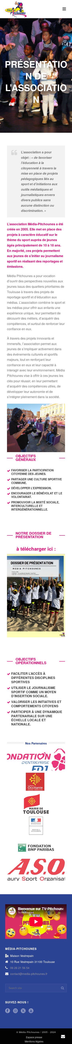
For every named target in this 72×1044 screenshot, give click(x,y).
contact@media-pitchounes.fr (28, 974)
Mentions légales (34, 1041)
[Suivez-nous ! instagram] (15, 1010)
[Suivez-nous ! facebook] (7, 1010)
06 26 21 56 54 (19, 968)
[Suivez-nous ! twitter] (23, 1010)
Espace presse (34, 1037)
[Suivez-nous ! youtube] (31, 1010)
